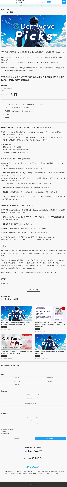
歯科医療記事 (50, 377)
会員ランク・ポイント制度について (33, 417)
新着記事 (17, 377)
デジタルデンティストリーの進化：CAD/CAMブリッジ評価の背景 (25, 104)
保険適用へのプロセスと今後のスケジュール (18, 111)
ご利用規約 (3, 431)
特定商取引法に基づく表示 (7, 429)
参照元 (6, 118)
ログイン (43, 2)
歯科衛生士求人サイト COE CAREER (33, 403)
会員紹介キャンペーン (33, 420)
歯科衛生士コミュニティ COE (33, 394)
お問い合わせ (17, 438)
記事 (21, 6)
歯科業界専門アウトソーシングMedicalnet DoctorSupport (33, 399)
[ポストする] (12, 94)
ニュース (4, 85)
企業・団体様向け (50, 438)
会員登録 (49, 2)
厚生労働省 (4, 283)
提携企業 (37, 6)
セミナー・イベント (29, 6)
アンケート (44, 6)
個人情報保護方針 (5, 433)
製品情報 (17, 384)
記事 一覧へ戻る (33, 290)
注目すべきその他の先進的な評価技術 (16, 108)
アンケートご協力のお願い (33, 424)
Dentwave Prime (33, 406)
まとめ (6, 114)
